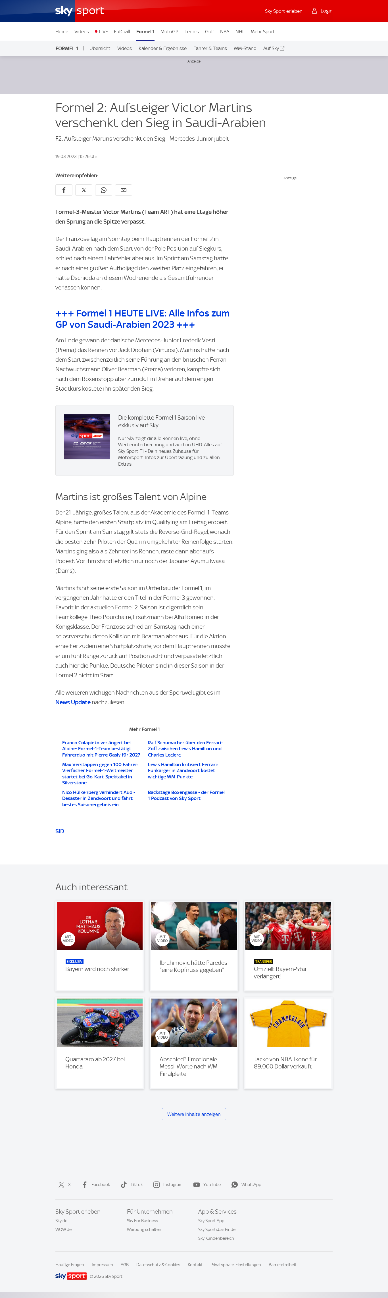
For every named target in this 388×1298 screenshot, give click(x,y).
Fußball (122, 31)
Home (61, 31)
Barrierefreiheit (283, 1264)
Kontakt (195, 1264)
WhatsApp (251, 1184)
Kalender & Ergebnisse (163, 48)
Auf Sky (271, 48)
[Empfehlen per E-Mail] (123, 190)
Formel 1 (145, 31)
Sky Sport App (211, 1220)
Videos (81, 31)
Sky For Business (142, 1220)
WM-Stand (245, 48)
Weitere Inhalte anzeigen (194, 1114)
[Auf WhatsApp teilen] (103, 190)
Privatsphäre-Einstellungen (235, 1264)
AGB (125, 1264)
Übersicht (99, 48)
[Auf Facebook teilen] (63, 190)
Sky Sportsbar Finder (217, 1229)
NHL (240, 31)
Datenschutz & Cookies (158, 1264)
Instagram (173, 1184)
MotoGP (169, 31)
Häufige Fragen (69, 1264)
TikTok (137, 1184)
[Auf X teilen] (83, 190)
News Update (73, 702)
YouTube (212, 1184)
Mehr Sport (263, 31)
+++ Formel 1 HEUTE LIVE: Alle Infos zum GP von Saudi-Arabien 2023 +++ (142, 318)
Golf (209, 31)
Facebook (100, 1184)
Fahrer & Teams (210, 48)
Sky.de (61, 1220)
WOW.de (63, 1229)
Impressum (102, 1264)
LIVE (103, 31)
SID (59, 831)
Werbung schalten (144, 1229)
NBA (224, 31)
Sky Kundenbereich (216, 1238)
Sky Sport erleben (284, 11)
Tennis (192, 31)
